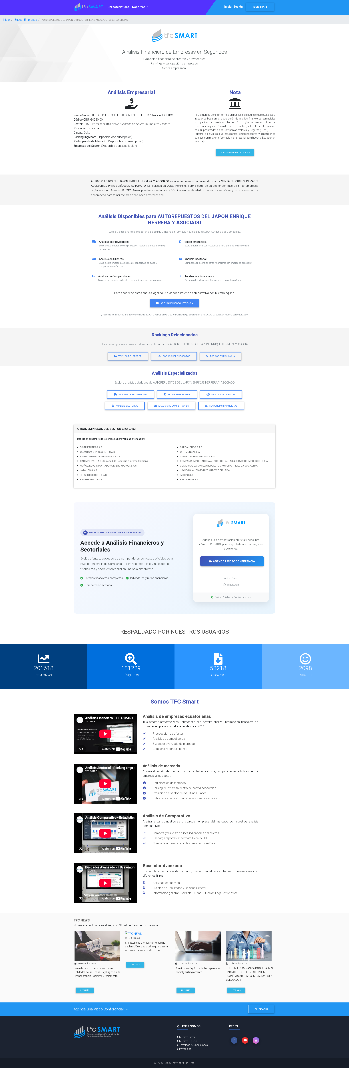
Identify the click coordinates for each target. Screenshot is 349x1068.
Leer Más (84, 965)
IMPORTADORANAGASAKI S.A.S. (197, 456)
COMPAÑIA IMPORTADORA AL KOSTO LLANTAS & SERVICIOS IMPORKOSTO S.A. (224, 461)
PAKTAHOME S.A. (189, 479)
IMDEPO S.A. (187, 475)
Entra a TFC (238, 989)
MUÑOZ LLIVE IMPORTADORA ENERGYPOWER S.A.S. (108, 465)
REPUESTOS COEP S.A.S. (93, 475)
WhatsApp (233, 584)
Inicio (6, 19)
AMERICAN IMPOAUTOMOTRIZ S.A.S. (100, 456)
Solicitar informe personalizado (232, 314)
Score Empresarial (179, 394)
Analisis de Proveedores (133, 394)
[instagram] (256, 1040)
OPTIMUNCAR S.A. (190, 451)
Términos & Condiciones (193, 1045)
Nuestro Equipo (187, 1041)
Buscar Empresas (26, 19)
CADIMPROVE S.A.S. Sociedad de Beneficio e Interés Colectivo (114, 461)
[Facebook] (234, 1040)
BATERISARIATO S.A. (91, 479)
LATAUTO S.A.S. (89, 470)
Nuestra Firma (187, 1037)
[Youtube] (245, 1040)
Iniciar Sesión (233, 6)
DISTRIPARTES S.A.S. (91, 447)
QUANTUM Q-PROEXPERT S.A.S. (97, 451)
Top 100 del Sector (130, 356)
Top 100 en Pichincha (222, 356)
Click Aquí (261, 1009)
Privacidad (184, 1049)
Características (118, 7)
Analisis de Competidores (173, 405)
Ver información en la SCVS (235, 152)
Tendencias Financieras (223, 405)
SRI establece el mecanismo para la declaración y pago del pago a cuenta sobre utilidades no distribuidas (96, 946)
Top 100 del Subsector (176, 356)
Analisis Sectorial (127, 405)
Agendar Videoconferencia (177, 303)
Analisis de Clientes (223, 394)
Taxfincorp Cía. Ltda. (183, 1063)
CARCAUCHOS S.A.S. (191, 447)
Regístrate (260, 6)
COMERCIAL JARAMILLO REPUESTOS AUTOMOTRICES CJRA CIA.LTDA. (219, 465)
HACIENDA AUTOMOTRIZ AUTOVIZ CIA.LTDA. (205, 470)
